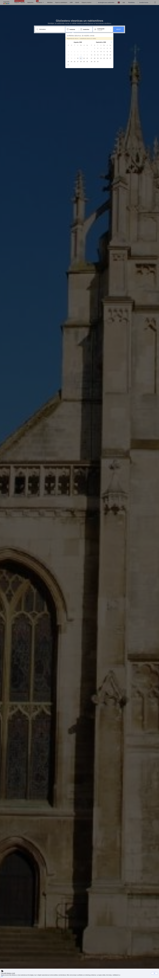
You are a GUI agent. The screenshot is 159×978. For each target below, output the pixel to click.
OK (154, 973)
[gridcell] (84, 48)
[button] (67, 42)
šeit (2, 976)
